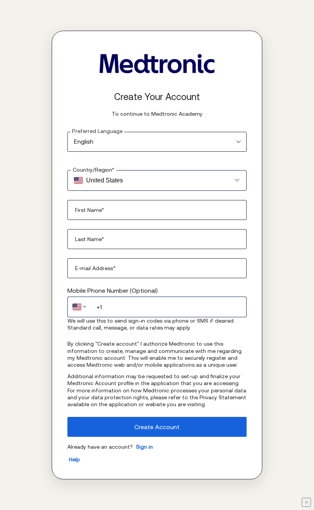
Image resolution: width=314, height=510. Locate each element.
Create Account (157, 426)
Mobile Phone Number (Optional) (112, 290)
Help (74, 459)
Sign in (144, 447)
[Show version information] (306, 502)
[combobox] (79, 307)
